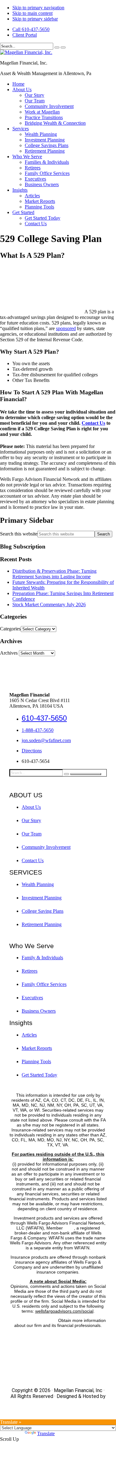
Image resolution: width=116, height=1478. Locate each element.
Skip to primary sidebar (35, 18)
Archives (9, 653)
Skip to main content (32, 13)
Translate (46, 1433)
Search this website (18, 533)
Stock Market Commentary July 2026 (49, 604)
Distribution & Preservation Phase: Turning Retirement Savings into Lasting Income (54, 573)
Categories (10, 628)
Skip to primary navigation (38, 7)
